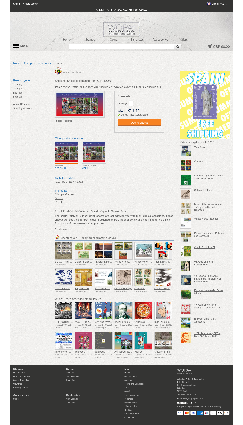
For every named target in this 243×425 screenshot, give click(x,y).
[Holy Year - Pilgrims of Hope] (84, 277)
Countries (17, 383)
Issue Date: (62, 182)
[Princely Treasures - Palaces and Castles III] (186, 237)
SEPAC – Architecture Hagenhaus (72, 261)
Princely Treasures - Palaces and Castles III (209, 234)
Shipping (128, 391)
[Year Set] (143, 341)
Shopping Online (131, 413)
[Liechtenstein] (59, 70)
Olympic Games (64, 194)
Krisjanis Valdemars (124, 321)
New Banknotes (73, 398)
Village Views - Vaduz (145, 261)
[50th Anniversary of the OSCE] (104, 277)
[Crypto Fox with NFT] (186, 251)
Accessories (160, 39)
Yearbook (80, 351)
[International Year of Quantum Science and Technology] (163, 251)
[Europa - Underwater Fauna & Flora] (186, 294)
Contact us (129, 417)
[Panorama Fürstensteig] (104, 251)
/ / (220, 3)
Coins (113, 39)
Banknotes (137, 39)
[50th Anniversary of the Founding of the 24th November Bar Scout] (104, 311)
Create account (31, 3)
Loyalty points (130, 402)
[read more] (61, 229)
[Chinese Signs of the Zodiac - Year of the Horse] (163, 277)
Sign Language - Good (166, 321)
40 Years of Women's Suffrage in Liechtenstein (207, 306)
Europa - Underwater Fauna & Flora (208, 292)
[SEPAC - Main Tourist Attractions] (186, 323)
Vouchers (128, 398)
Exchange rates (131, 394)
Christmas (139, 288)
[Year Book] (186, 151)
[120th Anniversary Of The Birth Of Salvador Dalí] (186, 337)
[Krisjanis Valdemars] (123, 311)
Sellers (16, 398)
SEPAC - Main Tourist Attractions (205, 320)
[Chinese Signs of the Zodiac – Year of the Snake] (186, 180)
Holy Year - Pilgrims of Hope (89, 288)
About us (128, 379)
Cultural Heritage (123, 288)
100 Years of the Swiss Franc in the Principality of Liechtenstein (207, 278)
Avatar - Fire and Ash (85, 321)
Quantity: (122, 103)
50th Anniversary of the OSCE (110, 288)
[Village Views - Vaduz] (143, 251)
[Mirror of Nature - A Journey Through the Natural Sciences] (186, 208)
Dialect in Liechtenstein (87, 261)
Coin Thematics (73, 376)
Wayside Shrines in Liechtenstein (204, 263)
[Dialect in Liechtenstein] (84, 251)
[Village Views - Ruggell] (186, 223)
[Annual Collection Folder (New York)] (123, 341)
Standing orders (20, 387)
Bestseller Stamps (21, 376)
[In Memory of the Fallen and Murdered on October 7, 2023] (64, 341)
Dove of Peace (62, 288)
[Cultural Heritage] (123, 277)
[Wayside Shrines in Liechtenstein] (186, 266)
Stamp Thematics (21, 379)
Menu (24, 46)
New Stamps (19, 372)
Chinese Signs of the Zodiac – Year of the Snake (208, 177)
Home (67, 39)
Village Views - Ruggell (206, 218)
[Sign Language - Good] (163, 311)
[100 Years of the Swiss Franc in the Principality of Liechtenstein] (186, 280)
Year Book (199, 146)
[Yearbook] (84, 341)
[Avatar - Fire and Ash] (84, 311)
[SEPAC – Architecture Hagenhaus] (64, 251)
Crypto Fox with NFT (204, 247)
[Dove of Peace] (64, 277)
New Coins (71, 372)
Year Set (138, 351)
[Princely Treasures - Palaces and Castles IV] (123, 251)
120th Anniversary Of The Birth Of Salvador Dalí (207, 335)
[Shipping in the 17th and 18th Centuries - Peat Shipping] (163, 341)
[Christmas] (143, 277)
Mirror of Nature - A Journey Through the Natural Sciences (208, 206)
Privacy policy (130, 406)
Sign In (17, 3)
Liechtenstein (44, 63)
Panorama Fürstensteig (107, 261)
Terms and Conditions (134, 383)
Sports (59, 198)
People (59, 202)
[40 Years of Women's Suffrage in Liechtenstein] (186, 309)
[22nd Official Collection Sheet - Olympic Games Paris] (66, 152)
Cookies (128, 409)
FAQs (127, 387)
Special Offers (130, 376)
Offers (184, 39)
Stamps (90, 39)
